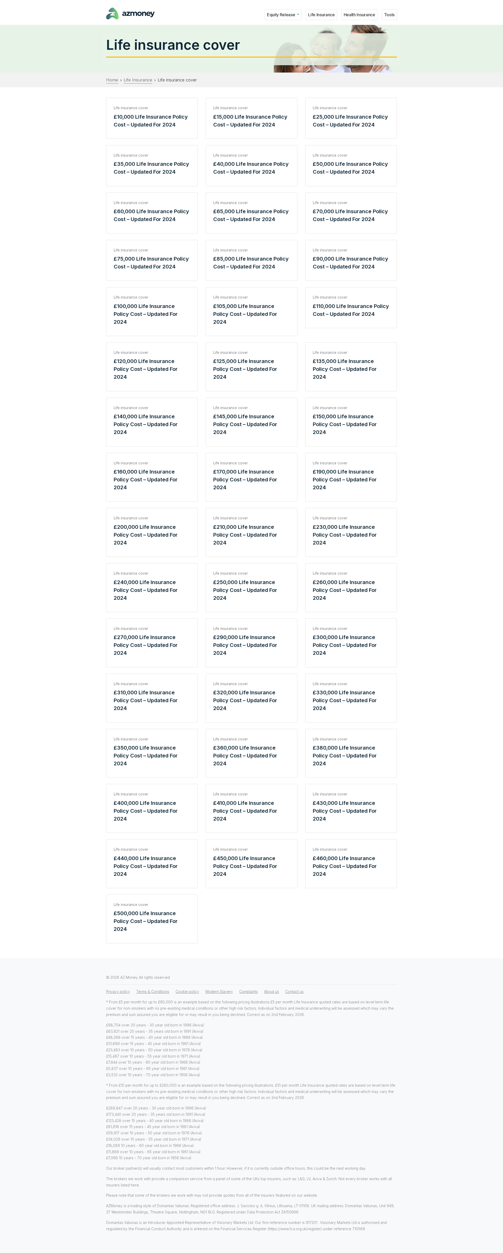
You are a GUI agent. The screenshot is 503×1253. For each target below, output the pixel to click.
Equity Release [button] (281, 14)
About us (271, 992)
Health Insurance (359, 14)
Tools (389, 14)
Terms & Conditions (152, 992)
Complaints (248, 992)
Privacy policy (118, 992)
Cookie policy (187, 992)
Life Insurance (321, 14)
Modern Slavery (219, 992)
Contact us (294, 992)
